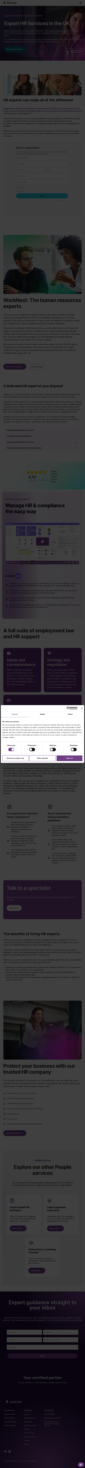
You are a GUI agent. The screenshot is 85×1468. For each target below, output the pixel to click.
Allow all (69, 758)
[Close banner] (82, 708)
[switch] (32, 749)
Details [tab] (42, 714)
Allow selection (42, 758)
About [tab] (70, 714)
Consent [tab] (15, 714)
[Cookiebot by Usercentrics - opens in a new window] (68, 708)
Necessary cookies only (15, 758)
